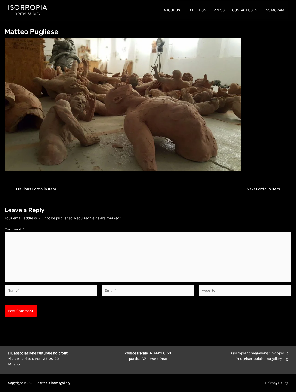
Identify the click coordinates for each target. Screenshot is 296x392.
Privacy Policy (276, 382)
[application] (255, 10)
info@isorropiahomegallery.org (262, 358)
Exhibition (197, 10)
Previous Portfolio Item (33, 189)
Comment (14, 229)
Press (219, 10)
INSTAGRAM (274, 10)
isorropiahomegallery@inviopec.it (259, 353)
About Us (172, 10)
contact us (242, 10)
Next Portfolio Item (266, 189)
